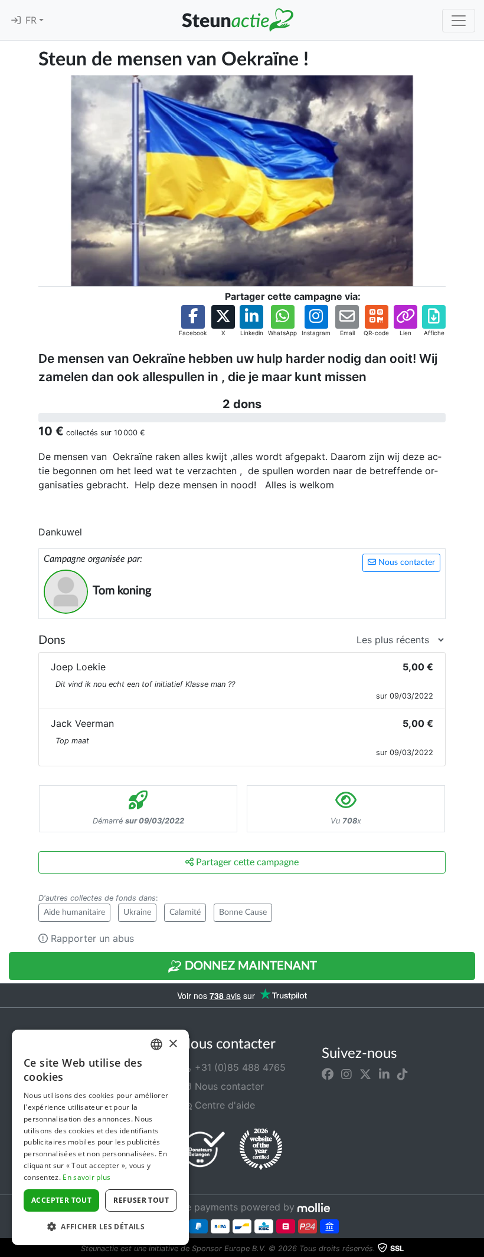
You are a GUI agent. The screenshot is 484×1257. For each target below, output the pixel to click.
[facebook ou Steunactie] (327, 1074)
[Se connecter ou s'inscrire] (16, 20)
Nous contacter (405, 562)
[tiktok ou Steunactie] (402, 1074)
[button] (193, 321)
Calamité (185, 912)
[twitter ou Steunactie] (365, 1074)
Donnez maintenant (249, 966)
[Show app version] (475, 1249)
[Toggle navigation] (458, 20)
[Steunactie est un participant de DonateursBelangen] (203, 1149)
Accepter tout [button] (61, 1200)
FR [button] (32, 20)
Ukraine (137, 912)
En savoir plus (86, 1177)
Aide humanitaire (74, 912)
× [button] (172, 1044)
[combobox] (156, 1044)
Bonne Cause (243, 912)
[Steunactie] (237, 20)
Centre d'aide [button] (223, 1105)
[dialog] (100, 1137)
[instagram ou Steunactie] (346, 1074)
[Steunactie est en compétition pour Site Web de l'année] (261, 1149)
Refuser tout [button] (141, 1200)
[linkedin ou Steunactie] (384, 1074)
